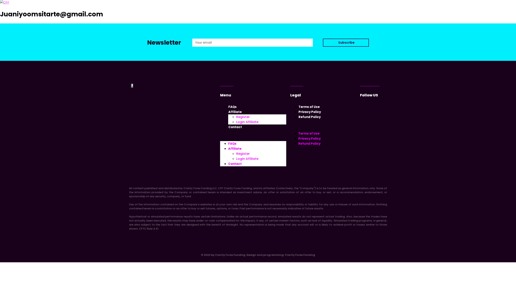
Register (243, 117)
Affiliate (235, 112)
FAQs (232, 107)
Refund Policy (310, 117)
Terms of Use (309, 107)
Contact (235, 127)
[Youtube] (370, 103)
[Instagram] (362, 103)
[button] (253, 135)
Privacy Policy (310, 112)
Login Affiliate (247, 122)
